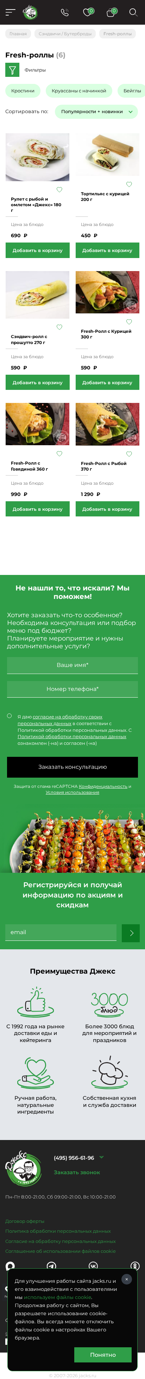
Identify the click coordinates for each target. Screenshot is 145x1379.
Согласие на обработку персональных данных (60, 1241)
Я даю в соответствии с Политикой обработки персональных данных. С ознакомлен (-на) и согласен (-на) (75, 730)
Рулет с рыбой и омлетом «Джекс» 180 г (36, 204)
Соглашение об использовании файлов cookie (60, 1251)
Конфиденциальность (103, 786)
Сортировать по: (26, 111)
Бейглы (132, 90)
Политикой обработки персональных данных (72, 736)
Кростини (22, 90)
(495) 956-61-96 (74, 1157)
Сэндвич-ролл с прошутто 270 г (29, 339)
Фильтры (35, 70)
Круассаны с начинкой (79, 90)
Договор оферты (24, 1221)
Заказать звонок (77, 1172)
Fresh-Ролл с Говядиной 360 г (29, 465)
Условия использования (72, 792)
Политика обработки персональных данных (58, 1231)
